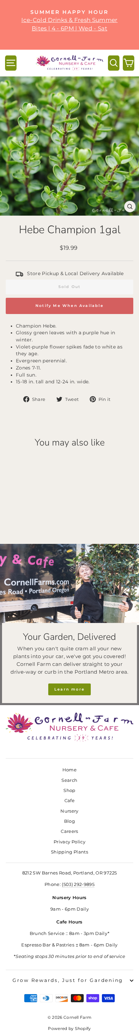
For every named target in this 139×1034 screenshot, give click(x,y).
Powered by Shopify (69, 1028)
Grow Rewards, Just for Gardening (67, 980)
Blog (69, 821)
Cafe (69, 800)
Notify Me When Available (69, 305)
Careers (69, 831)
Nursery (69, 811)
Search (69, 780)
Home (69, 769)
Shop (69, 790)
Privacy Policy (69, 841)
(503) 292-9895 (78, 884)
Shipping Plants (69, 852)
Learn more (69, 689)
